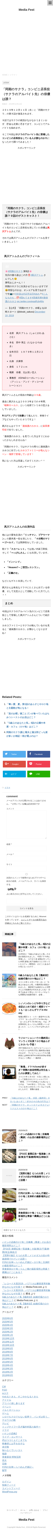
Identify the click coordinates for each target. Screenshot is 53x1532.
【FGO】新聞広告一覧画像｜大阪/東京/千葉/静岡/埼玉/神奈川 (34, 1155)
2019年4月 (7, 1365)
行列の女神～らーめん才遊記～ (18, 1467)
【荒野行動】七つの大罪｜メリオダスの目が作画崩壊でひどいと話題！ (34, 1176)
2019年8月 (7, 1352)
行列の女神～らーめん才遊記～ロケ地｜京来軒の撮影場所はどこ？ (34, 1196)
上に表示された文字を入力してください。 (25, 894)
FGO (4, 1390)
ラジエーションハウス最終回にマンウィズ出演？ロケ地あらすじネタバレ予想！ (34, 1041)
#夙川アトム (37, 275)
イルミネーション (11, 1410)
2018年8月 (7, 1375)
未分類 (5, 1447)
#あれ (37, 294)
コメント (10, 809)
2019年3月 (7, 1368)
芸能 (4, 1463)
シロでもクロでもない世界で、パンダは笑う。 (26, 1417)
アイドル (6, 1400)
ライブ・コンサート (12, 1437)
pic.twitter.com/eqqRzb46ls (30, 301)
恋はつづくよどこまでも (14, 1440)
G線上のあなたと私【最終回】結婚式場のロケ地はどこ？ (33, 977)
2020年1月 (7, 1335)
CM (4, 1386)
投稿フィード (9, 1485)
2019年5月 (7, 1362)
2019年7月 (7, 1355)
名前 (9, 844)
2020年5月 (7, 1322)
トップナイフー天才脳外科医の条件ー (21, 1427)
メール (10, 854)
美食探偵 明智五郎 (11, 1457)
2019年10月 (8, 1345)
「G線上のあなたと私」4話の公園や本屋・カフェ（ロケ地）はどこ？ (34, 947)
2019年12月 (8, 1338)
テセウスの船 (9, 1420)
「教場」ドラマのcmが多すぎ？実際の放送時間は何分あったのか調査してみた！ (34, 1069)
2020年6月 (7, 1318)
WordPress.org (9, 1492)
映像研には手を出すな (13, 1443)
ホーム (22, 1510)
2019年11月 (8, 1342)
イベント (6, 1407)
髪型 (4, 1470)
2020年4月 (7, 1325)
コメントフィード (11, 1488)
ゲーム (5, 1413)
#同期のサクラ (15, 271)
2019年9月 (7, 1348)
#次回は (19, 294)
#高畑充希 (37, 297)
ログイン (6, 1481)
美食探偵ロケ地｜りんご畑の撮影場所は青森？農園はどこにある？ (34, 1216)
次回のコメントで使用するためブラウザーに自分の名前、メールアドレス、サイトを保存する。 (26, 881)
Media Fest (26, 9)
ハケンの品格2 (9, 1433)
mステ (5, 1393)
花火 (4, 1460)
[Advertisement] (26, 42)
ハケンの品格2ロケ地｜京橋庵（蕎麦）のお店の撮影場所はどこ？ (34, 1137)
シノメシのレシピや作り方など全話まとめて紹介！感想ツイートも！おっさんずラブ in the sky (34, 1008)
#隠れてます (25, 297)
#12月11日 (28, 294)
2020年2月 (7, 1332)
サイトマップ (12, 1510)
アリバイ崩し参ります (13, 1403)
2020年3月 (7, 1328)
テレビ (5, 1423)
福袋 (4, 1453)
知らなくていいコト (12, 1450)
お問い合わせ (34, 1510)
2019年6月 (7, 1358)
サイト (9, 864)
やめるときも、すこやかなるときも (20, 1396)
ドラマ (7, 788)
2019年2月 (7, 1372)
